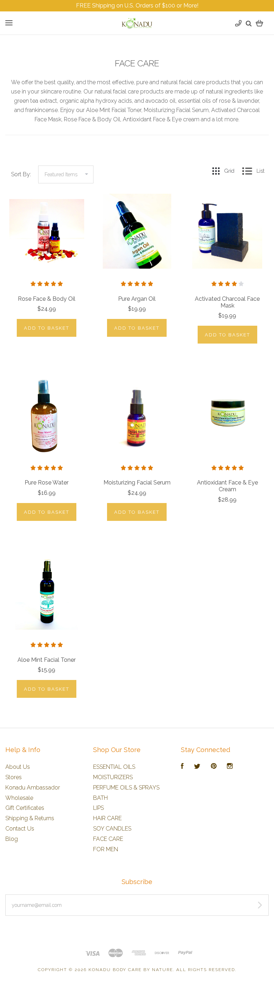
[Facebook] (182, 766)
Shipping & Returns (29, 818)
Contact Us (19, 828)
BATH (100, 797)
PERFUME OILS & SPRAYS (126, 787)
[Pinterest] (214, 766)
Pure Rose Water (46, 482)
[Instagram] (230, 766)
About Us (17, 766)
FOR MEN (105, 849)
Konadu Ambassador (32, 787)
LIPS (98, 807)
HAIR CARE (107, 818)
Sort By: (21, 174)
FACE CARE (108, 839)
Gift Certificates (24, 807)
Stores (13, 777)
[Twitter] (197, 766)
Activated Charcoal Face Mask (227, 302)
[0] (259, 23)
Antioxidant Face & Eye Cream (227, 486)
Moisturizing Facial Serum (137, 482)
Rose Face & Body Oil (46, 298)
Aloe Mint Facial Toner (46, 659)
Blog (11, 839)
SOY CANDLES (112, 828)
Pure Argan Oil (137, 298)
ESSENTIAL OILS (114, 766)
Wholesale (19, 797)
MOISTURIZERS (113, 777)
